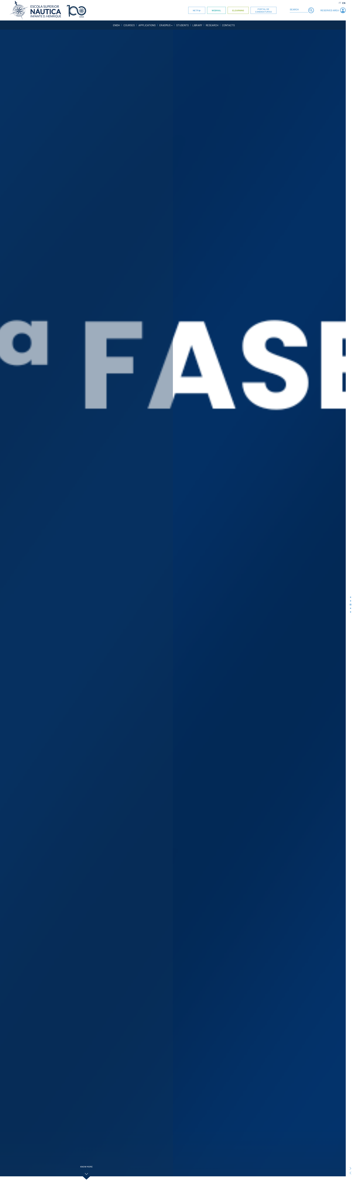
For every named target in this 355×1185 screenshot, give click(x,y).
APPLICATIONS (147, 25)
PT (340, 2)
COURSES (129, 25)
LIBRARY (197, 25)
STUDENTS (182, 25)
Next (350, 1168)
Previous (350, 1173)
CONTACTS (228, 25)
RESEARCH (212, 25)
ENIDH (116, 25)
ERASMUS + (166, 25)
